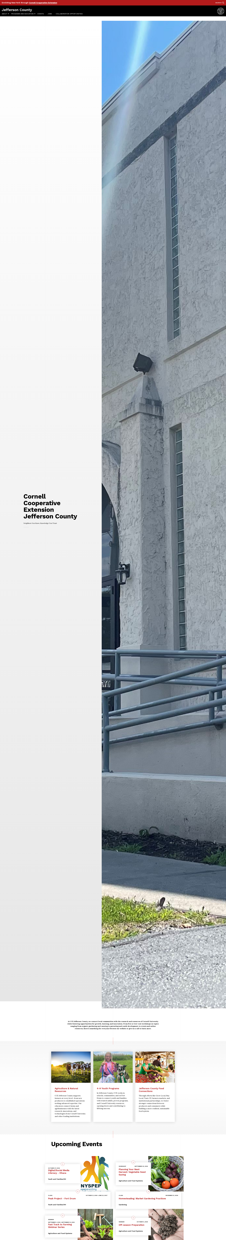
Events (41, 14)
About (4, 14)
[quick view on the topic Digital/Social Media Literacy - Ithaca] (62, 1164)
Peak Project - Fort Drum (62, 1198)
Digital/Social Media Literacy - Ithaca (58, 1171)
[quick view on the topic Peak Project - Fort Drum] (78, 1191)
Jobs (50, 14)
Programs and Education (22, 14)
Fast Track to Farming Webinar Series (60, 1225)
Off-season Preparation (131, 1225)
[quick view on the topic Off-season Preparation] (133, 1218)
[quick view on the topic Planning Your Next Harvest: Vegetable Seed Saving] (133, 1162)
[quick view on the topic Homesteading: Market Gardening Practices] (148, 1191)
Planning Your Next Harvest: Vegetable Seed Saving (132, 1172)
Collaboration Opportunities (69, 14)
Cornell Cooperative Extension (43, 3)
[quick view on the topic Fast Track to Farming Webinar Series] (62, 1215)
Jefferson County (17, 10)
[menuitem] (4, 14)
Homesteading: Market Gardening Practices (142, 1198)
